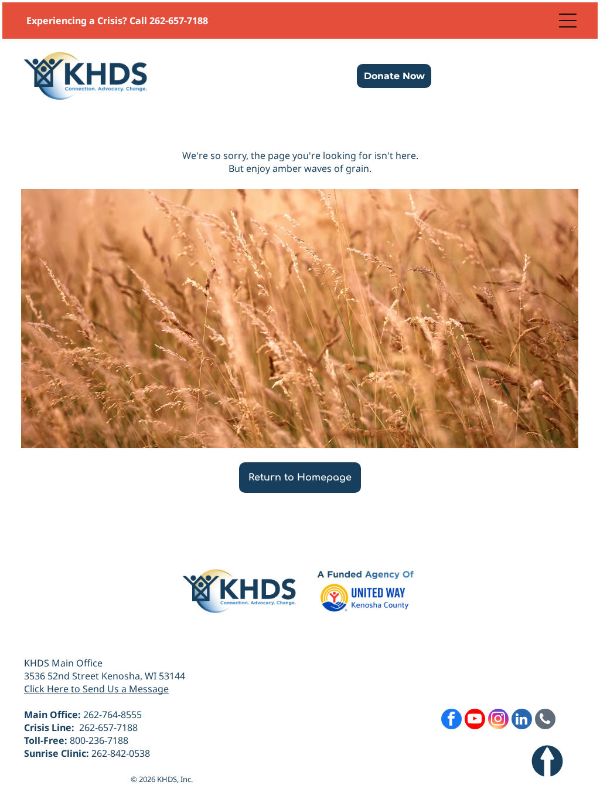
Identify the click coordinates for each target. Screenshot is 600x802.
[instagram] (498, 720)
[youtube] (475, 720)
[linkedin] (522, 720)
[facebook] (451, 720)
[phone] (545, 720)
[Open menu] (568, 20)
